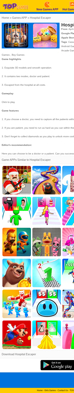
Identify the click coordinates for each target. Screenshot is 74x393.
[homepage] (15, 1)
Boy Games (18, 54)
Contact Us (63, 390)
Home (5, 17)
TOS (72, 390)
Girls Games (50, 390)
